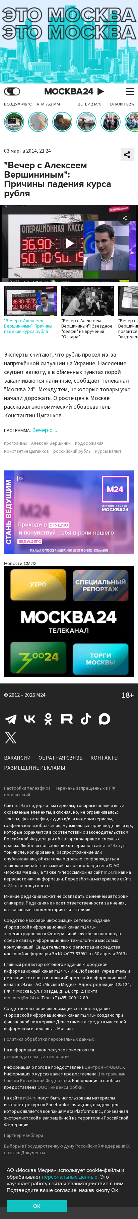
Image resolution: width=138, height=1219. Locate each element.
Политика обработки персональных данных (49, 1039)
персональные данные (69, 1177)
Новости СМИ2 (20, 563)
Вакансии (17, 758)
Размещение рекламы (34, 768)
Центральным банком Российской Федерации (65, 1077)
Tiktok (85, 719)
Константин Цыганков (26, 451)
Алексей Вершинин (51, 443)
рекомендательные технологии (37, 1056)
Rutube (67, 719)
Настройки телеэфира (27, 788)
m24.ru (21, 805)
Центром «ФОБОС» (104, 1067)
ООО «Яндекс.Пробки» (61, 1087)
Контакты (104, 758)
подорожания (89, 443)
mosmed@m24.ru (21, 998)
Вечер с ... (44, 430)
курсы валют (108, 451)
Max (104, 719)
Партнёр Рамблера (23, 1135)
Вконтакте (29, 719)
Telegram (10, 719)
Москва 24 (69, 91)
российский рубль (72, 451)
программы (15, 443)
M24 (41, 695)
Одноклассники (48, 719)
